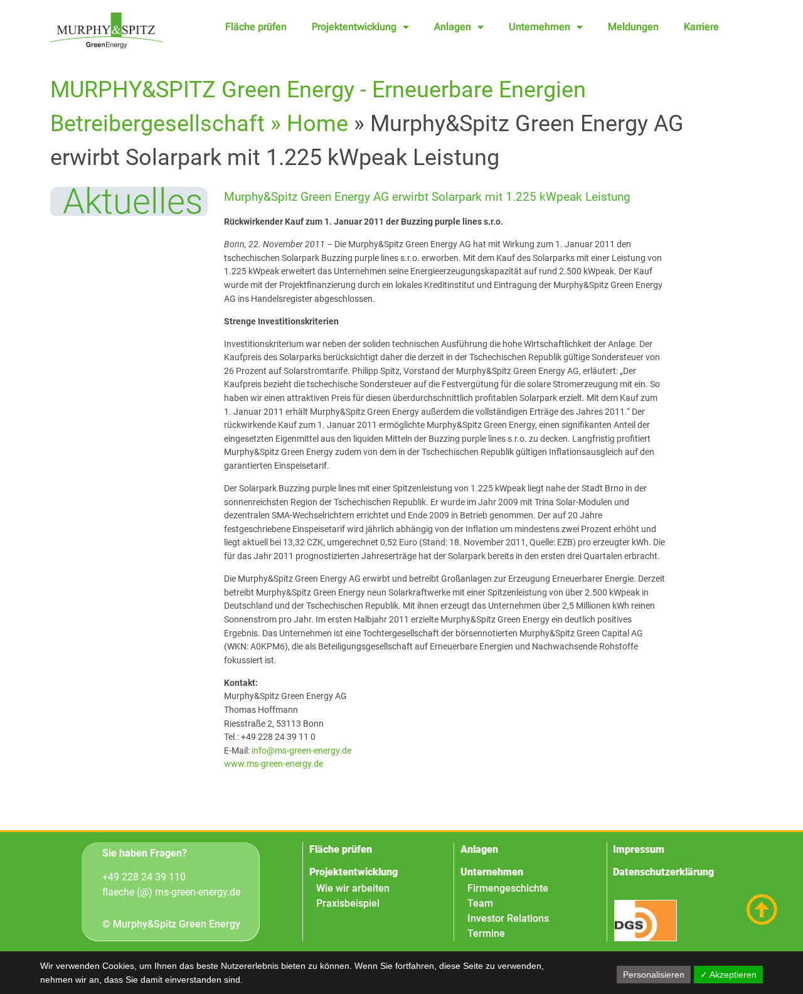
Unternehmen (539, 27)
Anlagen (452, 27)
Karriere (701, 27)
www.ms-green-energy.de (273, 764)
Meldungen (633, 27)
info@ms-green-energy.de (301, 751)
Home (317, 123)
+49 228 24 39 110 (144, 877)
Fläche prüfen (256, 27)
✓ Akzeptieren (728, 975)
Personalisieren (653, 975)
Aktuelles (133, 201)
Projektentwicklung (354, 27)
